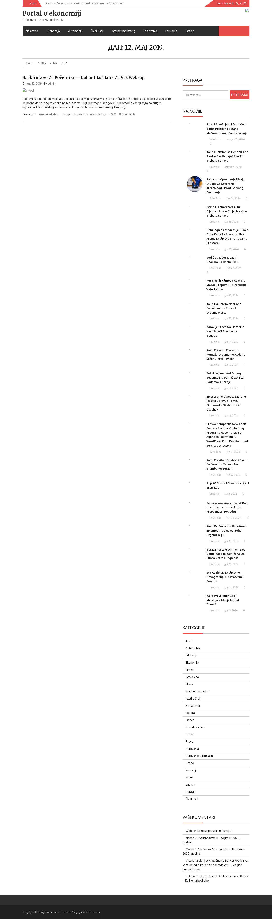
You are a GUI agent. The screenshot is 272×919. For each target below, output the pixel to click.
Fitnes (189, 669)
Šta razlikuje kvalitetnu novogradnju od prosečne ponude (224, 577)
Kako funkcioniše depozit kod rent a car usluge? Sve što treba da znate (227, 156)
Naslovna (32, 31)
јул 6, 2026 (233, 474)
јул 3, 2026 (230, 493)
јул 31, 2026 (233, 198)
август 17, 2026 (235, 139)
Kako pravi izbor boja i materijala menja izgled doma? (222, 600)
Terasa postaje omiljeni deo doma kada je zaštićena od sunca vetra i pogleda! (225, 554)
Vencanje (191, 770)
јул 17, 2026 (231, 341)
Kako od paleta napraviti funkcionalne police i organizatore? (224, 308)
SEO (113, 114)
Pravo (189, 741)
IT (109, 114)
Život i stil (97, 31)
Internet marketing (123, 31)
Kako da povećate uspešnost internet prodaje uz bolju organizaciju (226, 530)
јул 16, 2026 (231, 364)
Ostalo (190, 31)
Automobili (75, 31)
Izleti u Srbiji (193, 698)
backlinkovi (81, 114)
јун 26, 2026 (231, 564)
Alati (189, 641)
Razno (190, 763)
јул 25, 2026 (231, 249)
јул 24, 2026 (233, 267)
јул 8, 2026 (233, 451)
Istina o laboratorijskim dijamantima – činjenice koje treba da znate (226, 211)
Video (189, 777)
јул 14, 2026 (231, 415)
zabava (190, 784)
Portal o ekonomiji (52, 13)
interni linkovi (98, 114)
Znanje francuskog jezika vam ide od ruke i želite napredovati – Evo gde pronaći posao (215, 865)
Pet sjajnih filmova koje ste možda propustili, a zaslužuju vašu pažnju (226, 285)
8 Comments (127, 114)
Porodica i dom (195, 727)
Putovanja (150, 31)
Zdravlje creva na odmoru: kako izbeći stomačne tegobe (225, 331)
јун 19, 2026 (231, 610)
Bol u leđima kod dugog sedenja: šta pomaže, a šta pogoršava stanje (225, 378)
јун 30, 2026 (233, 517)
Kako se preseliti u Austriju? (215, 830)
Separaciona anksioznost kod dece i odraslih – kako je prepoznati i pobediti (227, 507)
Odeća (190, 720)
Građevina (192, 677)
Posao (190, 734)
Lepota (190, 712)
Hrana (190, 684)
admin (51, 83)
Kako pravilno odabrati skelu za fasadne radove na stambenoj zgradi (226, 464)
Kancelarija (193, 705)
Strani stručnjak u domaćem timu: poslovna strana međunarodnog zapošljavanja (226, 129)
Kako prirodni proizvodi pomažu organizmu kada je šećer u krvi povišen (225, 354)
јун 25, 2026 (231, 587)
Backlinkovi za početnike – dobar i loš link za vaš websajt (84, 77)
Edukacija (171, 31)
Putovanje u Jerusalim (200, 755)
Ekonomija (53, 31)
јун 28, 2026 (231, 541)
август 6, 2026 (233, 166)
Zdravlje (191, 791)
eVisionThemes (90, 912)
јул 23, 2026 (231, 295)
